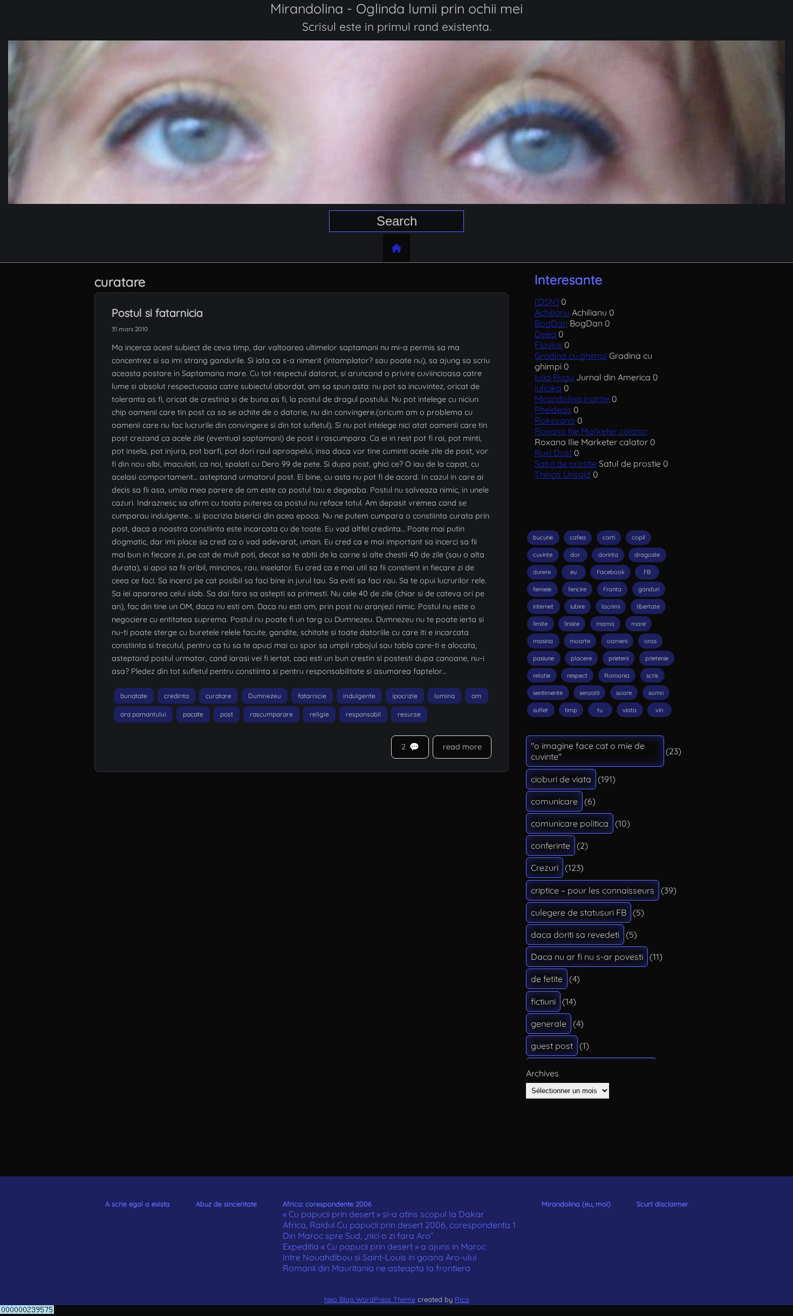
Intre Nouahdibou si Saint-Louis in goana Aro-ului (379, 1257)
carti (609, 537)
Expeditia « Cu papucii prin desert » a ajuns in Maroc (384, 1246)
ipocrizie (405, 696)
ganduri (648, 589)
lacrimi (610, 606)
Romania (617, 675)
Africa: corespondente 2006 (327, 1203)
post (226, 715)
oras (650, 641)
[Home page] (396, 248)
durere (542, 572)
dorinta (608, 554)
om (476, 696)
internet (543, 606)
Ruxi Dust (553, 452)
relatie (541, 675)
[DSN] (547, 301)
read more (462, 747)
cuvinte (542, 554)
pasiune (543, 658)
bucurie (543, 537)
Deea (545, 334)
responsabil (363, 715)
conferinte (550, 845)
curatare (218, 696)
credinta (176, 696)
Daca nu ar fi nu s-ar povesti (587, 956)
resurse (409, 715)
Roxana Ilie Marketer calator (591, 431)
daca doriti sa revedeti (575, 934)
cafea (578, 537)
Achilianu (552, 312)
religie (319, 715)
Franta (612, 589)
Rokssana (555, 420)
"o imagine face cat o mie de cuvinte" (588, 751)
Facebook (611, 572)
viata (630, 710)
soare (624, 693)
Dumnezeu (264, 696)
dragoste (647, 554)
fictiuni (543, 1001)
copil (638, 537)
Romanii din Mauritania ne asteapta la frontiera (376, 1268)
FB (647, 572)
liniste (571, 624)
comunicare (554, 801)
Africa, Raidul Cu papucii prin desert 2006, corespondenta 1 (399, 1224)
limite (540, 624)
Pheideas (553, 409)
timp (571, 710)
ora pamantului (143, 715)
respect (577, 675)
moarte (580, 641)
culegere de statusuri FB (578, 912)
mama (605, 624)
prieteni (618, 658)
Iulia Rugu (554, 377)
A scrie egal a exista (137, 1203)
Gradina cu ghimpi (571, 355)
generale (548, 1023)
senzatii (589, 693)
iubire (577, 606)
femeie (542, 589)
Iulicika (548, 388)
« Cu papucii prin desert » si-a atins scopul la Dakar (383, 1214)
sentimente (548, 693)
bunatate (133, 696)
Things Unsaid (563, 474)
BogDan (551, 323)
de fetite (547, 978)
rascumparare (271, 715)
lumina (444, 696)
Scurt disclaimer (662, 1203)
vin (659, 710)
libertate (648, 606)
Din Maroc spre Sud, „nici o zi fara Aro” (358, 1235)
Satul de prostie (566, 463)
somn (656, 693)
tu (600, 710)
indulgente (359, 696)
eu (573, 572)
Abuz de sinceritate (226, 1203)
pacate (193, 715)
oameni (617, 641)
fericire (577, 589)
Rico (462, 1299)
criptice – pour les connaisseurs (592, 890)
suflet (540, 710)
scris (652, 675)
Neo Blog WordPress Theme (369, 1299)
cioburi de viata (561, 779)
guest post (552, 1045)
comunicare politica (570, 823)
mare (638, 624)
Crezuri (544, 867)
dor (575, 554)
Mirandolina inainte (572, 398)
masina (543, 641)
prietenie (656, 658)
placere (581, 658)
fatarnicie (312, 696)
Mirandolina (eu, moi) (576, 1203)
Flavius (548, 344)
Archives (542, 1073)
